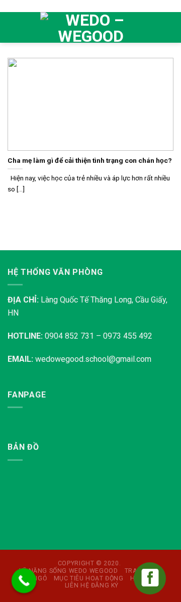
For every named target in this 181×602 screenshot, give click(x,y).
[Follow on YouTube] (155, 34)
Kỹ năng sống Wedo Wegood (68, 570)
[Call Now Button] (24, 580)
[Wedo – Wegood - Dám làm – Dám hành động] (90, 28)
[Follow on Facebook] (155, 20)
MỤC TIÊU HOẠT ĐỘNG (89, 578)
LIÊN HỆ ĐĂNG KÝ (92, 585)
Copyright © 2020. (89, 563)
